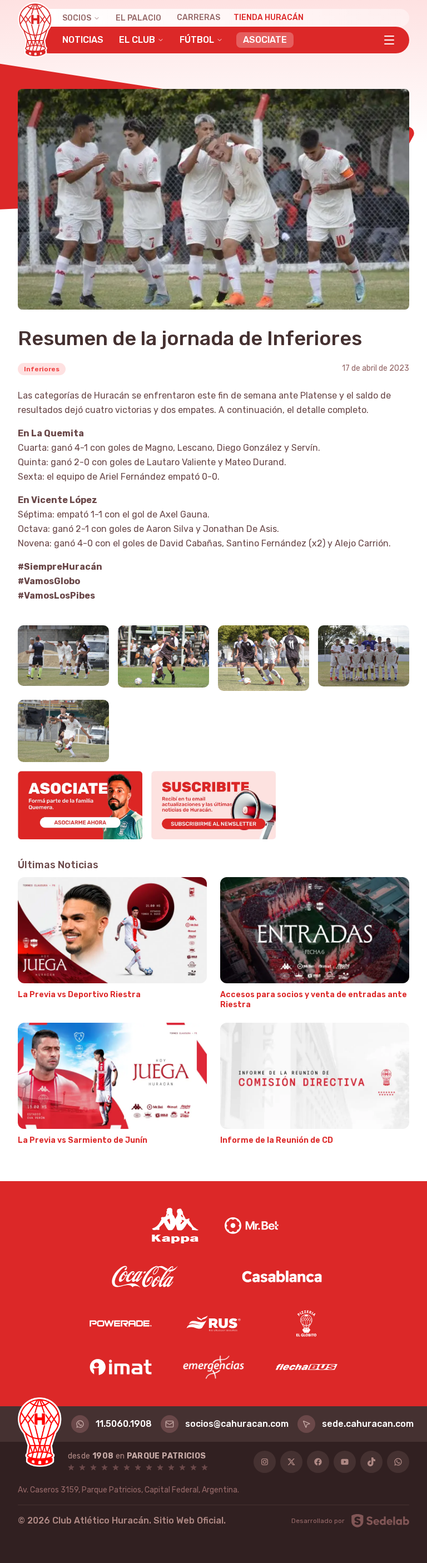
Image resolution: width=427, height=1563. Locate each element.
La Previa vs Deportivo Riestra (79, 994)
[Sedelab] (380, 1520)
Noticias (82, 39)
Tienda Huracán (269, 17)
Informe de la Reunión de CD (276, 1140)
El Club (137, 39)
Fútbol (197, 39)
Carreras (198, 17)
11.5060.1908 (124, 1423)
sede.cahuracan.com (368, 1423)
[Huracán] (35, 30)
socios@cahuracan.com (237, 1423)
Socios (76, 18)
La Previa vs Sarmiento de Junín (82, 1140)
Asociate (265, 39)
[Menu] (389, 40)
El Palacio (138, 18)
